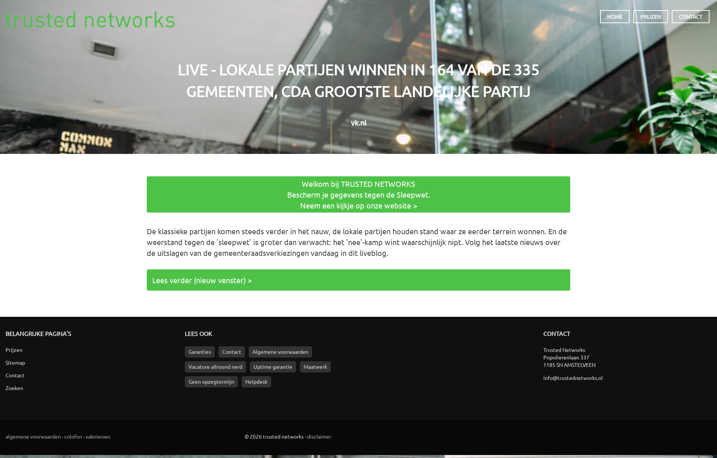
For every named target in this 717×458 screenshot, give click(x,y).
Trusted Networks (90, 19)
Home (615, 16)
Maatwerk (315, 366)
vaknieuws (98, 436)
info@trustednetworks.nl (573, 377)
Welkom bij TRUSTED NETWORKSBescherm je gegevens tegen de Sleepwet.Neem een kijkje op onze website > (358, 194)
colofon (73, 436)
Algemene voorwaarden (280, 351)
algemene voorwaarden (33, 436)
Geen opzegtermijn (211, 381)
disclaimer (319, 436)
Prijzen (650, 16)
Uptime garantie (273, 366)
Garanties (200, 351)
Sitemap (15, 362)
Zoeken (14, 387)
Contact (690, 16)
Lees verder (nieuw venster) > (202, 280)
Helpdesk (256, 381)
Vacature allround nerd (215, 366)
